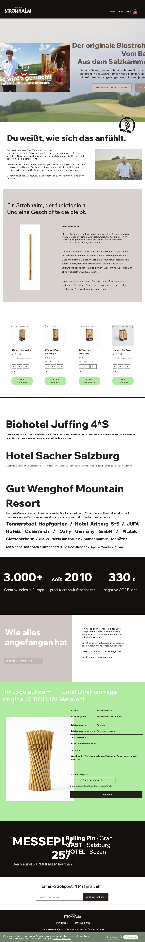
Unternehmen (78, 738)
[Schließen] (141, 937)
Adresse (101, 725)
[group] (72, 354)
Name (73, 710)
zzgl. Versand (25, 358)
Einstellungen (113, 937)
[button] (135, 11)
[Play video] (25, 67)
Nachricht (76, 750)
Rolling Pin (89, 837)
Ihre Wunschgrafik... (81, 775)
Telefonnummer (79, 725)
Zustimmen (131, 937)
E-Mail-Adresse (104, 710)
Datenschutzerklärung (62, 938)
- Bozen (96, 851)
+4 (13, 371)
